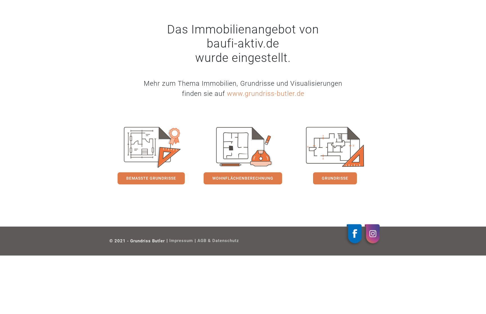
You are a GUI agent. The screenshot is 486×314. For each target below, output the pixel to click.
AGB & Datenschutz (218, 241)
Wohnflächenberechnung (242, 178)
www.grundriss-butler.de (265, 94)
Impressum (181, 241)
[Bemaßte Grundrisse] (151, 147)
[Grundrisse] (334, 147)
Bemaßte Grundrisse (151, 178)
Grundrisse (335, 178)
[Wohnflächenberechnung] (243, 147)
